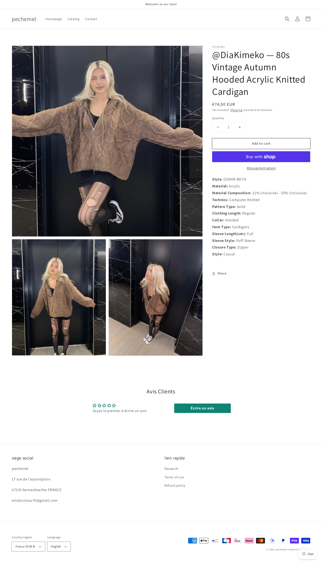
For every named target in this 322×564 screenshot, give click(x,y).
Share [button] (222, 273)
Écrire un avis (202, 408)
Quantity (218, 118)
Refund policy (175, 485)
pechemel (281, 549)
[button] (287, 19)
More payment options (261, 168)
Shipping (236, 110)
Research (171, 469)
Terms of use (174, 477)
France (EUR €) (25, 546)
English (56, 546)
